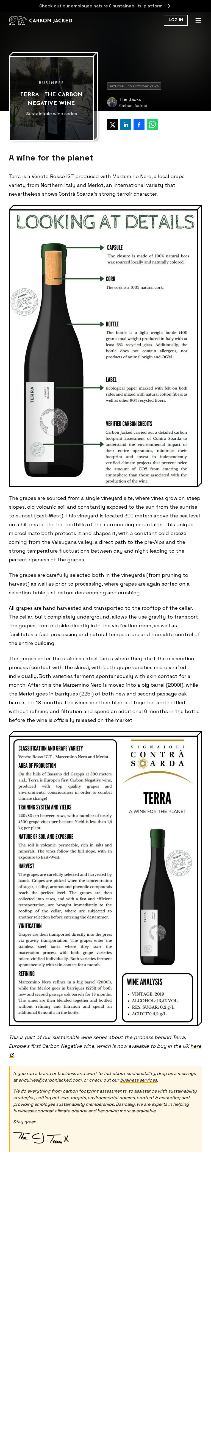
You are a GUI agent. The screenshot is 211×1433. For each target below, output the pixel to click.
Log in (176, 20)
